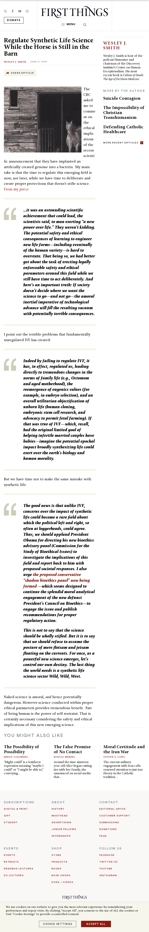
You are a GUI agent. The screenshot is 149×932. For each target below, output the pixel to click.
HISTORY (58, 809)
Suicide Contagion (121, 98)
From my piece (16, 189)
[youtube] (19, 11)
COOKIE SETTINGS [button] (57, 924)
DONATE (13, 20)
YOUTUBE (105, 868)
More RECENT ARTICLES (120, 142)
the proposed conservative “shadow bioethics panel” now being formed (56, 580)
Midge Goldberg (16, 756)
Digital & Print (16, 809)
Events (9, 855)
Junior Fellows (64, 829)
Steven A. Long (114, 756)
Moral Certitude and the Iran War (124, 749)
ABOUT (58, 802)
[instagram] (27, 11)
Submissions (109, 822)
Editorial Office (112, 809)
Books (57, 868)
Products (60, 862)
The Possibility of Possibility (21, 749)
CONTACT (108, 802)
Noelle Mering (64, 756)
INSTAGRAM (108, 875)
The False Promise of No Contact (72, 749)
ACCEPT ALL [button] (96, 924)
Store (57, 855)
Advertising (61, 822)
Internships (61, 836)
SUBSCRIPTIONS (19, 802)
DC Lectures (14, 875)
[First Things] (74, 12)
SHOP (57, 848)
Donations (108, 829)
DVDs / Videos (63, 882)
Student (11, 822)
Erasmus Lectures (18, 868)
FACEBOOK (107, 855)
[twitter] (5, 11)
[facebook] (12, 11)
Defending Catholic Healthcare (123, 129)
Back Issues (61, 875)
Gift (7, 815)
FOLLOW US (110, 848)
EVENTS (11, 848)
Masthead (60, 815)
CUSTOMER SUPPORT (114, 815)
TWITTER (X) (108, 862)
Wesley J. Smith (15, 61)
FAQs (103, 836)
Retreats (11, 862)
